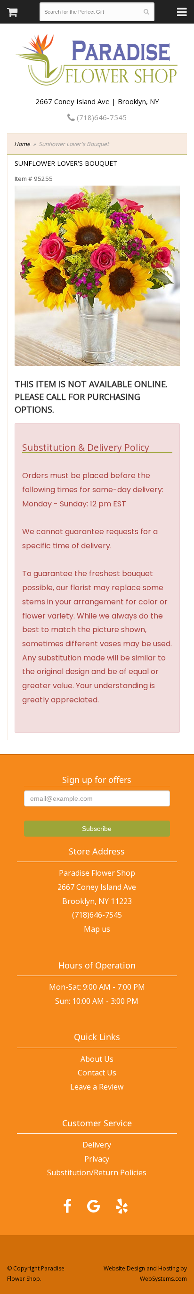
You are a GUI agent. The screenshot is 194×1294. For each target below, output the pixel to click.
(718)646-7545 (101, 117)
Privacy (96, 1159)
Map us (97, 929)
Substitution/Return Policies (96, 1172)
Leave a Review (96, 1087)
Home (22, 144)
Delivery (96, 1144)
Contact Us (97, 1072)
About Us (97, 1059)
